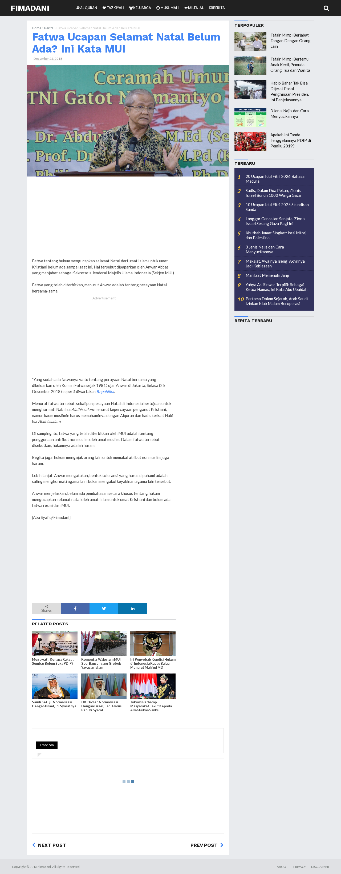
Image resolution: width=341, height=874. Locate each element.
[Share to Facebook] (75, 608)
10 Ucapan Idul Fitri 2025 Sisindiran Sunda (277, 207)
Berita (49, 28)
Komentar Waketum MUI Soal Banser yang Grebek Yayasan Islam (101, 663)
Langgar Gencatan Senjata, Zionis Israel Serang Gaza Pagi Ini (275, 221)
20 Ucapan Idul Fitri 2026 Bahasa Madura (275, 178)
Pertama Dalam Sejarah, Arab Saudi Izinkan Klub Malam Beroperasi (277, 301)
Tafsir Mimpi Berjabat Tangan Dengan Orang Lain (290, 41)
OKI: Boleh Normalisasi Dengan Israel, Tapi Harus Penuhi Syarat (101, 706)
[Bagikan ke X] (104, 608)
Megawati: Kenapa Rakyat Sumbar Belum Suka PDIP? (53, 661)
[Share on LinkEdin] (132, 608)
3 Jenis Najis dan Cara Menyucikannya (265, 249)
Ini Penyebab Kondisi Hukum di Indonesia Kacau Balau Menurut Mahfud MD (153, 663)
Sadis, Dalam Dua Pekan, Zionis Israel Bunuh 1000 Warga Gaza (273, 193)
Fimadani (30, 8)
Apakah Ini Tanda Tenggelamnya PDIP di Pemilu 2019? (290, 140)
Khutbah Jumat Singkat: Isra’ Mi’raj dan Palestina (276, 235)
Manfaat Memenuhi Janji (267, 275)
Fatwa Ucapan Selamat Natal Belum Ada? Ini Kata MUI (126, 42)
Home (36, 28)
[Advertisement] (202, 262)
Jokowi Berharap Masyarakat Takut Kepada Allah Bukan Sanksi (151, 706)
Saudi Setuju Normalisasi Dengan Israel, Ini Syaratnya (54, 704)
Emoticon (47, 745)
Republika (105, 391)
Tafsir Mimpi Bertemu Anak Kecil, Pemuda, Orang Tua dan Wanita (290, 65)
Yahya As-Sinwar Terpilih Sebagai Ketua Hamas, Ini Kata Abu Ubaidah (276, 287)
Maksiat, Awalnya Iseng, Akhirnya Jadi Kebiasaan (275, 263)
